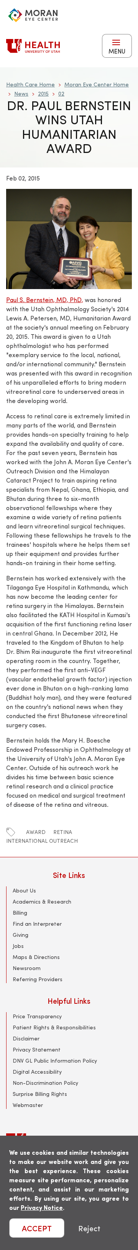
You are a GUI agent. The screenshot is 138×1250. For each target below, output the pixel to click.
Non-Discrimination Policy (45, 1082)
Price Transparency (37, 1016)
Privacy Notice (42, 1207)
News (21, 93)
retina (62, 832)
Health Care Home (30, 84)
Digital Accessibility (37, 1071)
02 (61, 93)
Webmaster (28, 1105)
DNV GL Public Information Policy (55, 1060)
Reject (89, 1228)
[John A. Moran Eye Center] (33, 15)
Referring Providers (37, 979)
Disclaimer (26, 1038)
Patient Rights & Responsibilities (54, 1027)
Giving (20, 934)
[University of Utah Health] (33, 46)
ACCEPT (37, 1228)
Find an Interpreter (37, 923)
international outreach (42, 840)
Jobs (18, 945)
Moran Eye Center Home (96, 84)
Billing (20, 912)
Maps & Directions (36, 957)
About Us (24, 890)
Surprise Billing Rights (40, 1093)
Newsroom (27, 968)
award (36, 832)
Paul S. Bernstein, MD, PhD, (44, 300)
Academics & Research (42, 901)
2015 (43, 93)
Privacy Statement (37, 1049)
